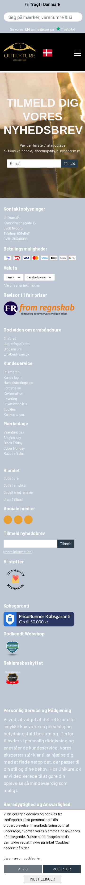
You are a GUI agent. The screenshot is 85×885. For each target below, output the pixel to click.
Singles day (12, 437)
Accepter (62, 869)
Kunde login (12, 377)
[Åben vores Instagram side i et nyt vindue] (28, 519)
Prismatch (12, 372)
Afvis (23, 869)
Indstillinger (42, 879)
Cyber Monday (14, 448)
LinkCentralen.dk (16, 354)
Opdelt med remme (18, 492)
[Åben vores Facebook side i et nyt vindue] (18, 519)
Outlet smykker (15, 485)
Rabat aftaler (14, 453)
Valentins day (14, 432)
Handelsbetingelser (19, 382)
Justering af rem (17, 343)
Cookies (10, 409)
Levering (10, 398)
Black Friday (13, 443)
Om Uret (10, 338)
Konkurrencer (14, 414)
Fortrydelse (12, 388)
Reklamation (13, 393)
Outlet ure (11, 478)
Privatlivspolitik (15, 404)
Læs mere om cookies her (22, 858)
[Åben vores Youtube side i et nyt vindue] (8, 519)
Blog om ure (13, 349)
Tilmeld (69, 163)
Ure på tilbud (13, 499)
